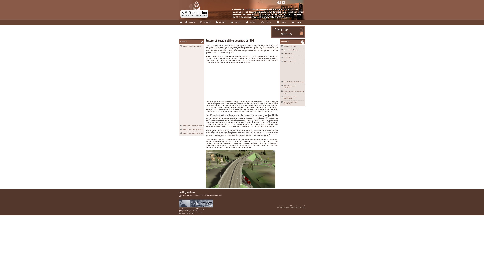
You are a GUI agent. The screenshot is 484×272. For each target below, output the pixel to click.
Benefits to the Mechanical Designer (193, 125)
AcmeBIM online (289, 58)
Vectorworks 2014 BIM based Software (290, 102)
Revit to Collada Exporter (291, 50)
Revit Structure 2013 (290, 46)
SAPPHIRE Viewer (289, 54)
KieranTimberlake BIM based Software (290, 97)
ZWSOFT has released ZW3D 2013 (290, 86)
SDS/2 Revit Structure (290, 61)
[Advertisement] (225, 32)
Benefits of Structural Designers (192, 46)
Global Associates (300, 207)
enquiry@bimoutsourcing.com (193, 212)
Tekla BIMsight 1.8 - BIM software (294, 82)
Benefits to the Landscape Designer (193, 133)
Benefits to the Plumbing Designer (193, 129)
